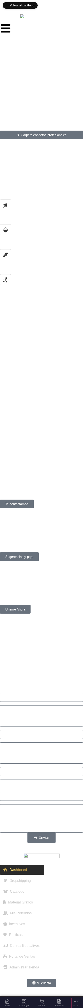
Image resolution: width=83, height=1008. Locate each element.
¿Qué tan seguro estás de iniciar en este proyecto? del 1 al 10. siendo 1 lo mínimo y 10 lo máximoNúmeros (40, 818)
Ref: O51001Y (22, 434)
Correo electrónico (14, 716)
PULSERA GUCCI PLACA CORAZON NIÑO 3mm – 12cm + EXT (41, 366)
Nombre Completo (14, 691)
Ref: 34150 (17, 337)
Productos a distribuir (16, 778)
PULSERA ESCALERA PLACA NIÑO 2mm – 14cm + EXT (35, 414)
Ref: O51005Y (22, 385)
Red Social (8, 740)
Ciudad (6, 728)
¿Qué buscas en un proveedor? (25, 765)
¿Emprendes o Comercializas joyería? (30, 753)
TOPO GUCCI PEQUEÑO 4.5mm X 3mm (41, 320)
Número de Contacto (16, 703)
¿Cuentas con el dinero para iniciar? (28, 802)
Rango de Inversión (15, 790)
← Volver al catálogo (20, 5)
